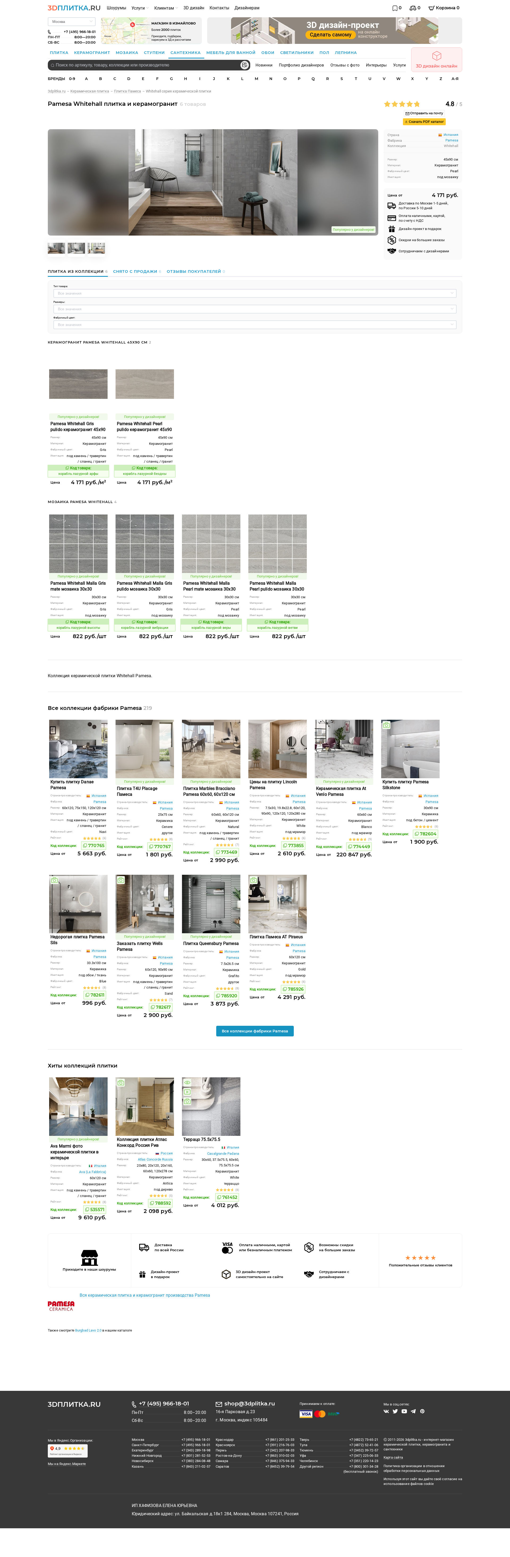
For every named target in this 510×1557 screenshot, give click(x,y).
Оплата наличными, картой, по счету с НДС (422, 218)
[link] (59, 91)
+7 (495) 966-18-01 (164, 1403)
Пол (325, 52)
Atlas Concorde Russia (155, 1159)
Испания (98, 796)
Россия (166, 1153)
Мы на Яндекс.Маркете (67, 1464)
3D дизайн (194, 7)
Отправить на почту (426, 113)
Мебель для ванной (231, 52)
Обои (268, 52)
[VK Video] (386, 1411)
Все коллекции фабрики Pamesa (255, 1031)
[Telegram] (413, 1411)
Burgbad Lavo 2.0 (88, 1330)
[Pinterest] (422, 1411)
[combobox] (149, 65)
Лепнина (346, 52)
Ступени (155, 52)
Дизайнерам (247, 7)
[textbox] (149, 65)
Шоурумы (116, 7)
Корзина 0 (447, 7)
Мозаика (128, 52)
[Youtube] (404, 1411)
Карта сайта (393, 1457)
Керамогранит (93, 52)
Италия (99, 1166)
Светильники (297, 52)
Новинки (264, 65)
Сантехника (186, 52)
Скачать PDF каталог (426, 122)
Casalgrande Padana (223, 1154)
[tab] (79, 271)
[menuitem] (116, 8)
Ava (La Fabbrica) (92, 1172)
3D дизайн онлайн (436, 66)
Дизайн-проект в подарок (420, 229)
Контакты (219, 7)
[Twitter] (395, 1411)
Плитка (60, 52)
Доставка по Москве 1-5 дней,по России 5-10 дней (423, 205)
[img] (386, 725)
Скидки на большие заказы (422, 240)
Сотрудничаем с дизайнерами (424, 251)
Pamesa (451, 140)
